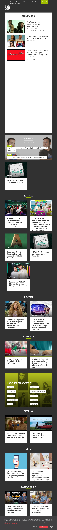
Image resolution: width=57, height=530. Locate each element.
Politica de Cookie (33, 526)
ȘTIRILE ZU (28, 336)
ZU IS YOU (28, 196)
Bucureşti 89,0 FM (15, 3)
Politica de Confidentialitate (10, 523)
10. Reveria (34, 404)
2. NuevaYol (34, 387)
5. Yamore (11, 396)
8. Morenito (34, 400)
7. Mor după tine (13, 400)
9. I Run (10, 404)
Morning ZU (28, 138)
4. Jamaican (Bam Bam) (38, 391)
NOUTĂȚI (28, 297)
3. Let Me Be (11, 391)
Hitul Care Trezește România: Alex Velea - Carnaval (27, 157)
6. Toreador (34, 396)
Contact (37, 2)
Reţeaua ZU (30, 2)
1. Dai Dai (10, 387)
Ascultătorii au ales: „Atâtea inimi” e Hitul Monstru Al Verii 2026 (28, 149)
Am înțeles (44, 526)
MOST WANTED (20, 383)
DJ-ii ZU (23, 2)
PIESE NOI (28, 411)
